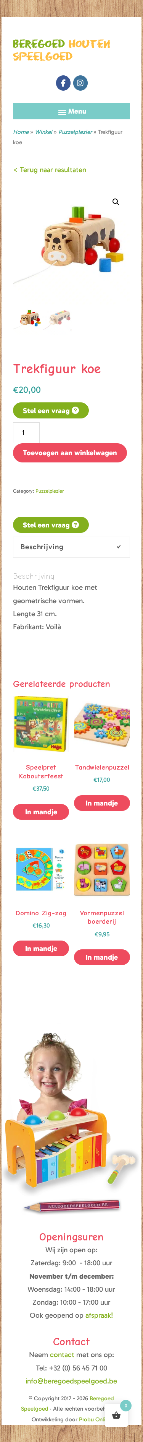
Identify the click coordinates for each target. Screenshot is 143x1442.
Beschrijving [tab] (42, 546)
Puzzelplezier (75, 132)
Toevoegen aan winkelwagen (70, 452)
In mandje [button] (102, 803)
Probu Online (95, 1419)
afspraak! (99, 1315)
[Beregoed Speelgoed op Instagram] (80, 83)
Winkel (43, 132)
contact (63, 1354)
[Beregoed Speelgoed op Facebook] (63, 83)
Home (21, 132)
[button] (116, 202)
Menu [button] (77, 111)
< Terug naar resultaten (49, 169)
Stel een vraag (47, 410)
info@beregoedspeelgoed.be (71, 1381)
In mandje (41, 811)
